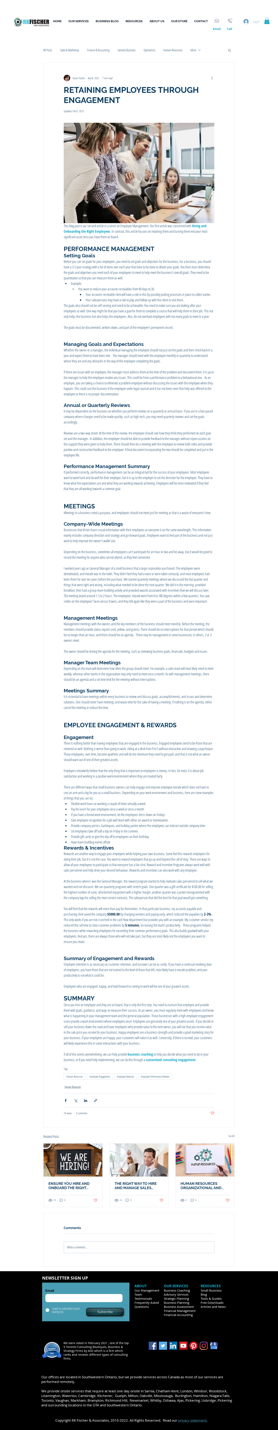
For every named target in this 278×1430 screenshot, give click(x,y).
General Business (127, 50)
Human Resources (172, 50)
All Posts (47, 50)
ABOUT (141, 1286)
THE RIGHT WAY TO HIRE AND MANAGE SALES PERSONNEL (136, 1185)
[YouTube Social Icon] (183, 1346)
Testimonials (143, 1298)
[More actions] (211, 78)
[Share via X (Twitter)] (76, 1100)
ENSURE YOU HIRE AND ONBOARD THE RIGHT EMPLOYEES (69, 1185)
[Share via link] (95, 1100)
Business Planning (176, 1303)
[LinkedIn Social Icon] (173, 1346)
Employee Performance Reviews (155, 1076)
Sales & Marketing (69, 50)
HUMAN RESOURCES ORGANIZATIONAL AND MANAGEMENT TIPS (201, 1185)
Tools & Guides (211, 1298)
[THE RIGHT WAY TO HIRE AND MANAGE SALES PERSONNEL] (139, 1160)
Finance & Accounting (98, 50)
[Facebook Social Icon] (153, 1346)
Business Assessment (179, 1307)
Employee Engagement (100, 1076)
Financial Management (180, 1311)
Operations (149, 50)
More (193, 50)
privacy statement (192, 1420)
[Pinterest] (193, 1346)
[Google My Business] (214, 1346)
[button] (136, 21)
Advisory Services (176, 1294)
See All (231, 1136)
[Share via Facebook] (66, 1100)
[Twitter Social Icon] (163, 1346)
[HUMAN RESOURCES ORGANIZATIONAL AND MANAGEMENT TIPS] (205, 1160)
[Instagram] (204, 1346)
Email (49, 1290)
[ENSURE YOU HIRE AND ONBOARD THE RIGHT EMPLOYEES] (73, 1160)
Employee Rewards (125, 1076)
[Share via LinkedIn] (86, 1100)
